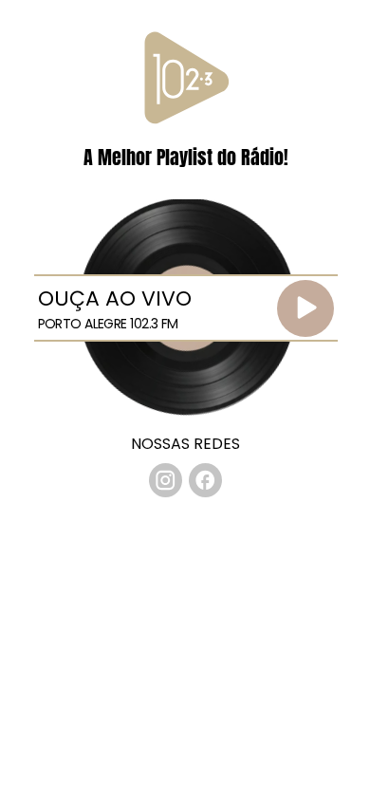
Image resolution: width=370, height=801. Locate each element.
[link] (166, 480)
